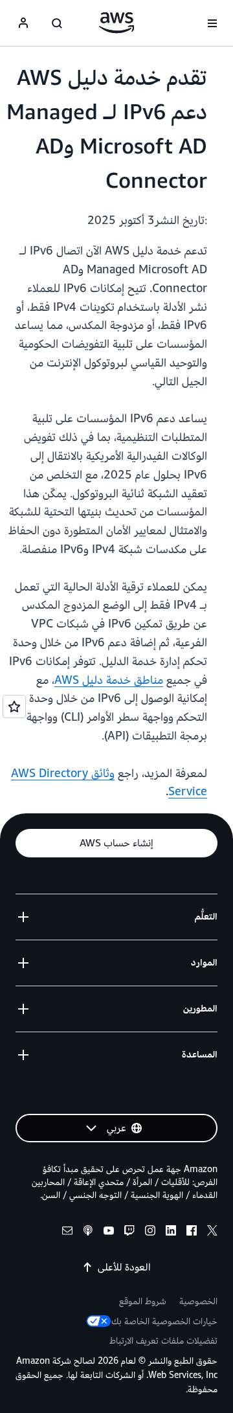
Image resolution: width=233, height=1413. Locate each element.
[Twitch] (129, 1232)
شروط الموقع (142, 1301)
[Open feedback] (14, 706)
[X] (212, 1232)
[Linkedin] (171, 1232)
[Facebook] (191, 1232)
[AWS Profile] (23, 23)
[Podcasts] (88, 1232)
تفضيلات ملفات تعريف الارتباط (163, 1341)
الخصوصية (198, 1301)
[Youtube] (109, 1232)
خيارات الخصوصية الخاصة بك (164, 1321)
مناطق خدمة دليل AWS (108, 680)
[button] (116, 843)
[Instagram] (150, 1232)
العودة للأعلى (124, 1267)
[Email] (67, 1232)
